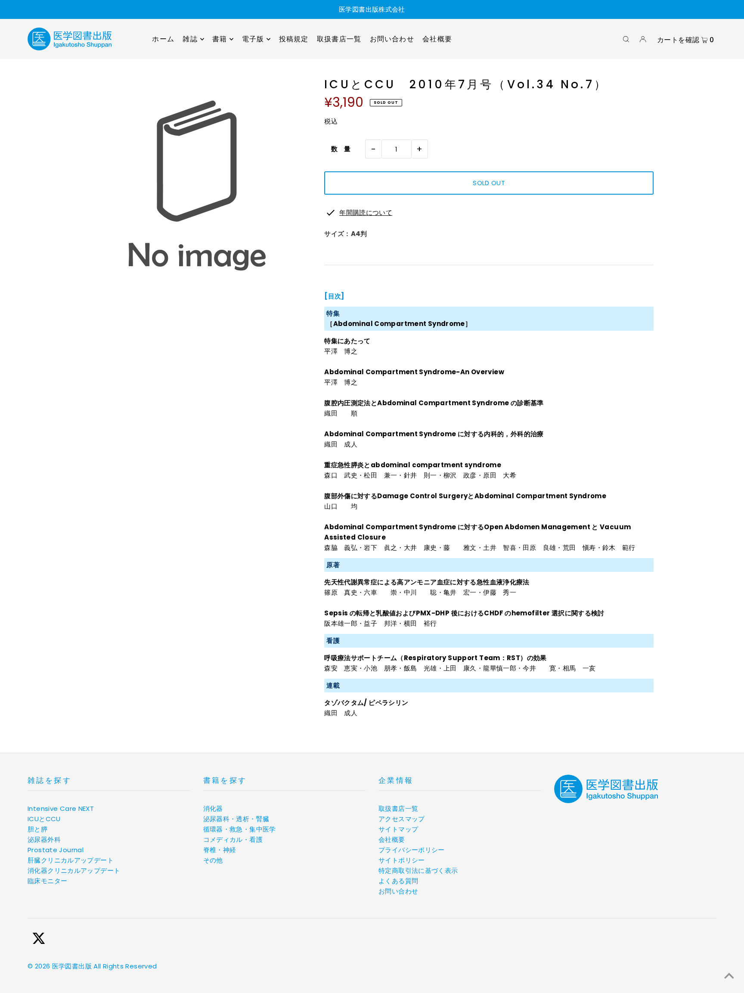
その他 (213, 860)
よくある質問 (398, 880)
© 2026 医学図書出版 (60, 966)
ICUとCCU (44, 818)
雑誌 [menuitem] (190, 39)
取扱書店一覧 (398, 808)
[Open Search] (626, 39)
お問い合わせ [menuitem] (392, 39)
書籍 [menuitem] (219, 39)
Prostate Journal (56, 849)
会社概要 (391, 839)
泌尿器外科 (44, 839)
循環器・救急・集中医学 (239, 829)
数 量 (337, 148)
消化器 (213, 808)
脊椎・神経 (219, 849)
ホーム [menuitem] (163, 39)
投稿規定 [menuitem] (294, 39)
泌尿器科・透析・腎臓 (236, 818)
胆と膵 (37, 829)
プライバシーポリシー (411, 849)
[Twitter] (39, 939)
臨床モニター (47, 880)
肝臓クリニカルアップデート (71, 860)
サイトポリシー (401, 860)
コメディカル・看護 (233, 839)
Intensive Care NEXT (61, 808)
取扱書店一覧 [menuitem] (339, 39)
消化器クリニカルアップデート (74, 870)
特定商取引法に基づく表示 (418, 870)
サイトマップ (398, 829)
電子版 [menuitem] (253, 39)
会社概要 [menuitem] (437, 39)
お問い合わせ (398, 891)
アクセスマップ (401, 818)
